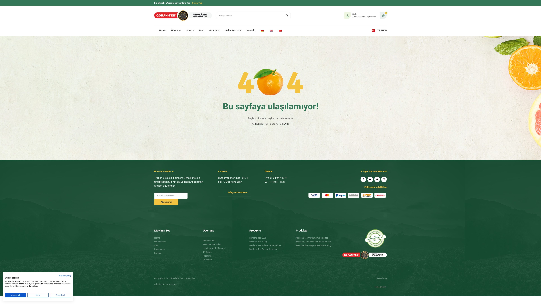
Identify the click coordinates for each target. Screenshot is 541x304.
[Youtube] (370, 179)
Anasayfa (257, 123)
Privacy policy (65, 275)
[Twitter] (377, 179)
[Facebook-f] (363, 179)
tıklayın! (284, 123)
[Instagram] (384, 179)
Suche (287, 15)
